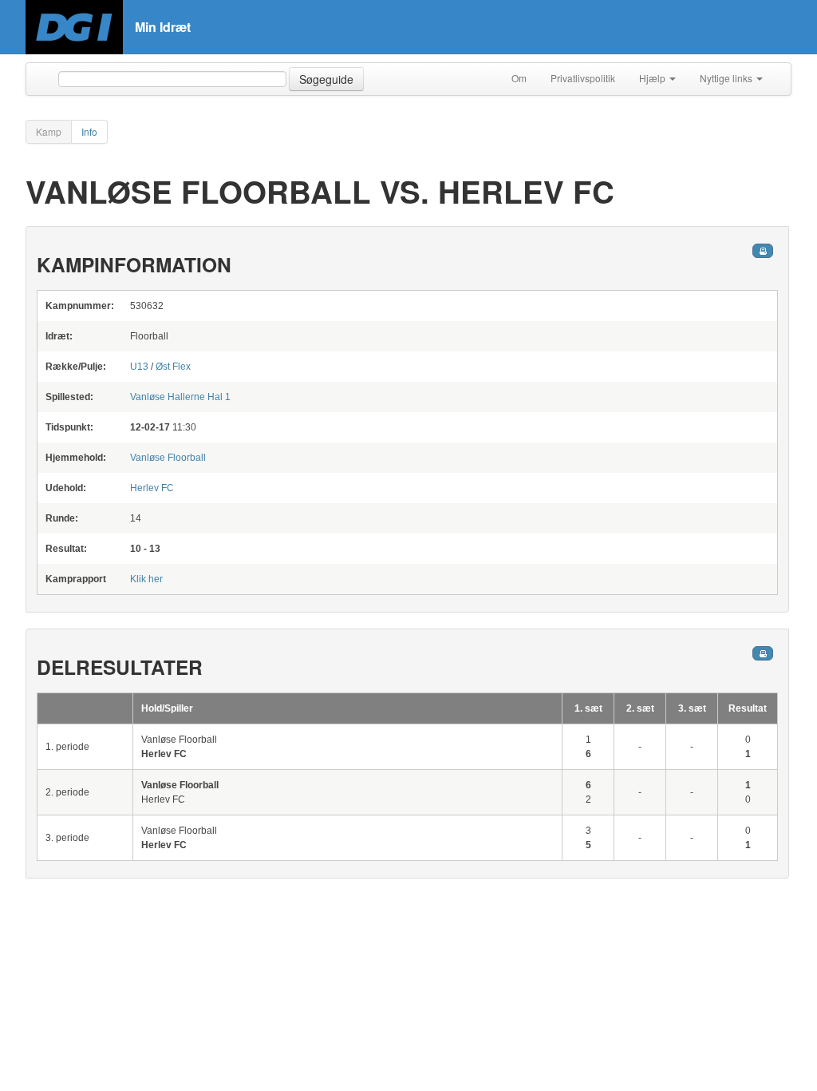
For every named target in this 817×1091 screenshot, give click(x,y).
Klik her (146, 579)
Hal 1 (180, 397)
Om (519, 78)
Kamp (48, 131)
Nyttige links (727, 78)
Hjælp (653, 78)
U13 (139, 366)
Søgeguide (326, 79)
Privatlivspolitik (583, 78)
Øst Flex (173, 366)
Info (89, 131)
